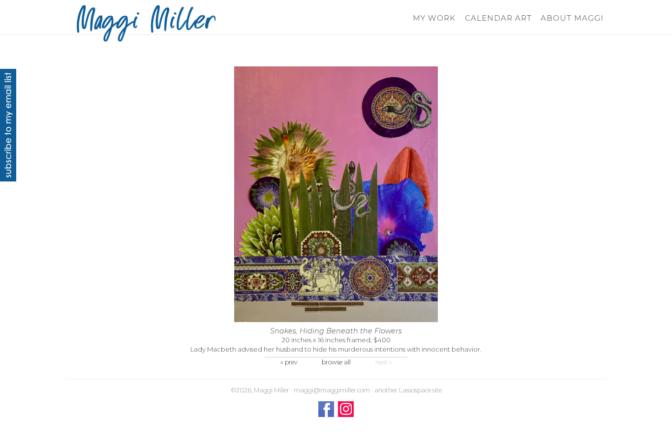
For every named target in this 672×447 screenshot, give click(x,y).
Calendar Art (498, 18)
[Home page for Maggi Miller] (144, 23)
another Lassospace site (408, 390)
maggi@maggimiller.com (332, 390)
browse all (336, 362)
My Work (434, 18)
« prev (288, 362)
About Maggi (572, 18)
